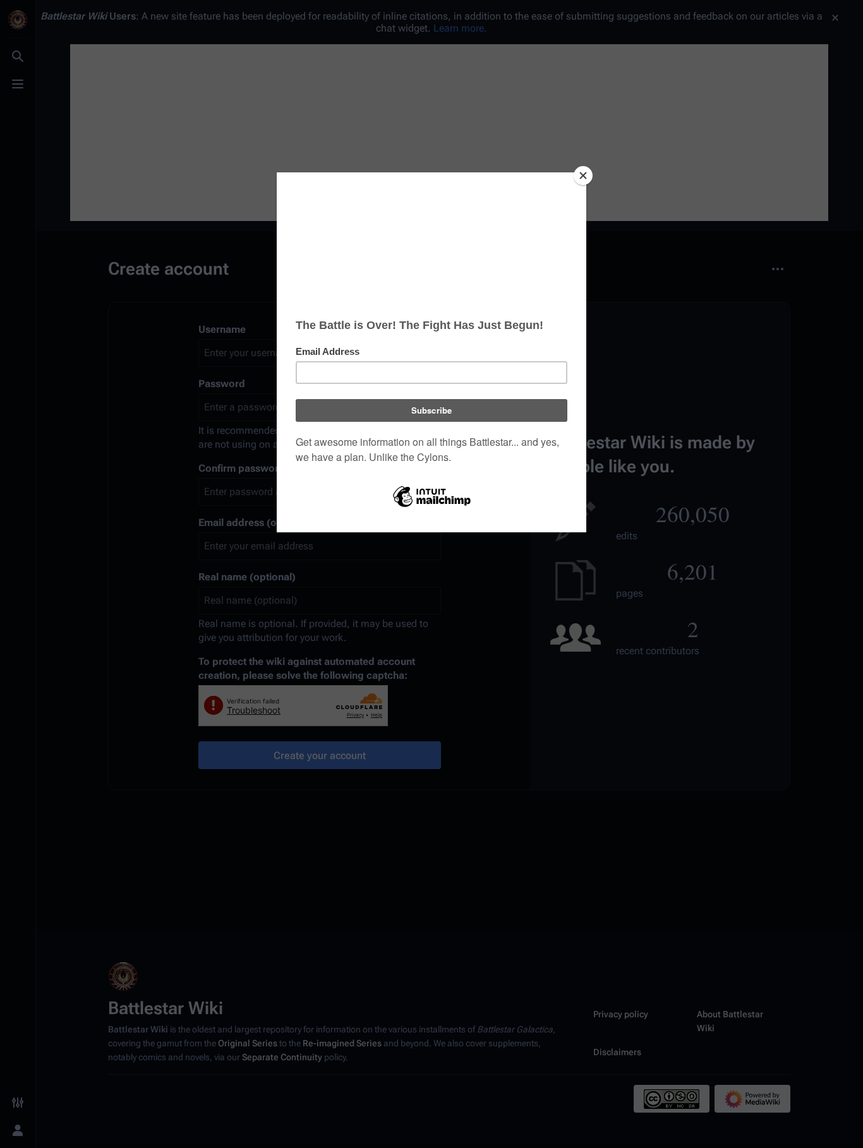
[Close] (583, 175)
